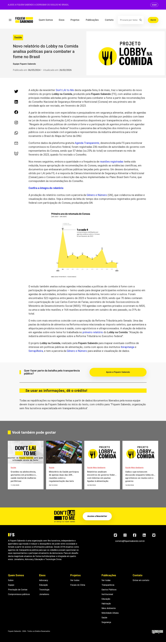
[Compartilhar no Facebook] (16, 112)
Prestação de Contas (17, 589)
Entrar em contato (141, 580)
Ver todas (106, 580)
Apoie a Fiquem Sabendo (118, 372)
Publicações (92, 20)
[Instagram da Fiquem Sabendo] (16, 122)
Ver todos (74, 580)
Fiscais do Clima (77, 585)
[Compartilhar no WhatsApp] (16, 133)
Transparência (108, 585)
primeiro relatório (93, 332)
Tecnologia (44, 589)
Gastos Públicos (109, 589)
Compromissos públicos (19, 594)
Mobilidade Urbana (110, 613)
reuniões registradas (111, 161)
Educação (43, 585)
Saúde (18, 37)
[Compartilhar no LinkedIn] (16, 102)
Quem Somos (46, 20)
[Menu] (10, 20)
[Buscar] (140, 20)
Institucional (107, 594)
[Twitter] (115, 535)
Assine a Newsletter (97, 516)
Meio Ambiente (109, 608)
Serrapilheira (36, 350)
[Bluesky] (154, 535)
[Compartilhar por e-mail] (16, 143)
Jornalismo (44, 594)
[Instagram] (125, 535)
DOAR (154, 5)
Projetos (75, 20)
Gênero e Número (97, 195)
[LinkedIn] (144, 535)
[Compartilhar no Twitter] (16, 91)
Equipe (11, 585)
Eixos (61, 20)
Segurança (106, 622)
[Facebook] (134, 535)
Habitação (106, 603)
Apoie (153, 20)
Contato (109, 20)
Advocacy (43, 580)
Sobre (10, 580)
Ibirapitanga (127, 347)
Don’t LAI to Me (65, 90)
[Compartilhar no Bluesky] (16, 153)
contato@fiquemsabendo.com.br (130, 541)
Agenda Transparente (87, 143)
